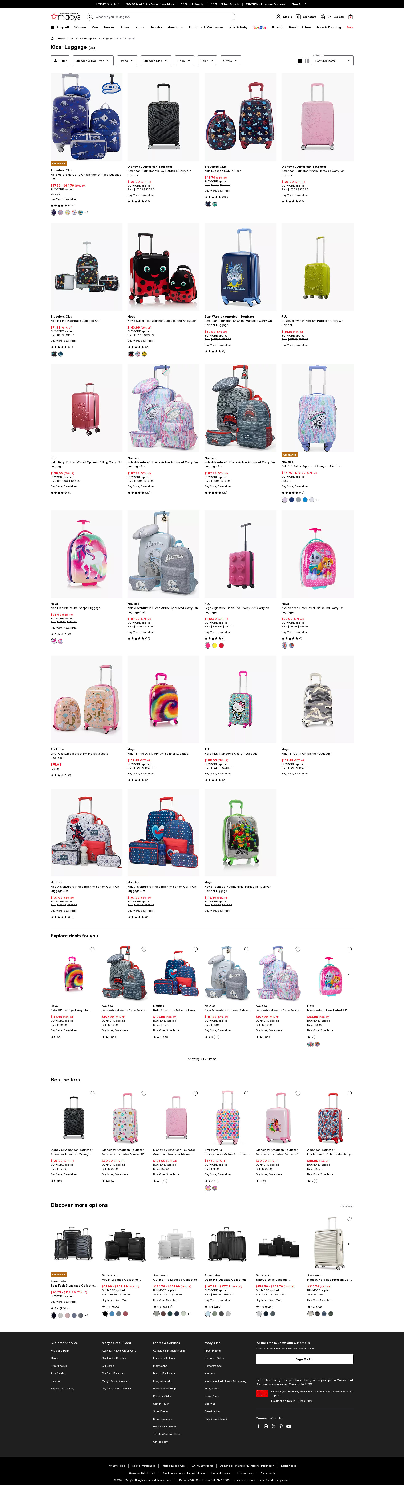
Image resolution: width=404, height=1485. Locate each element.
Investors (210, 1373)
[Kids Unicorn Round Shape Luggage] (86, 554)
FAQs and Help (59, 1350)
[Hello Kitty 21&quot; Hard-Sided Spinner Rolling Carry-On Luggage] (86, 408)
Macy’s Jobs (212, 1388)
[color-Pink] (60, 641)
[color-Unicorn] (60, 354)
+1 (317, 499)
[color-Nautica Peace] (291, 499)
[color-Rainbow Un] (60, 212)
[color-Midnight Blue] (176, 1313)
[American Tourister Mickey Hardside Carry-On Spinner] (163, 117)
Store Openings (162, 1419)
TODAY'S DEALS (108, 4)
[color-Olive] (330, 1313)
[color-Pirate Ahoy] (311, 499)
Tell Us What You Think (166, 1434)
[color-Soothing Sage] (183, 1313)
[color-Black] (53, 1315)
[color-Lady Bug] (130, 354)
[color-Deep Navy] (265, 1313)
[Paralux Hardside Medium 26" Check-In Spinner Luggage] (330, 1243)
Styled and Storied (216, 1419)
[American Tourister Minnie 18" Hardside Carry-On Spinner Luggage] (125, 1117)
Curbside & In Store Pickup (169, 1350)
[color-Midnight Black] (105, 1313)
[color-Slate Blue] (272, 1313)
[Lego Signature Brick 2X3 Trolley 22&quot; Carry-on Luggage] (240, 554)
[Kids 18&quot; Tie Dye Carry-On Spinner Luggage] (163, 699)
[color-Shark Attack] (298, 499)
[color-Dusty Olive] (80, 1315)
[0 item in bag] (351, 17)
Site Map (210, 1403)
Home (61, 38)
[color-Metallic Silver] (259, 1313)
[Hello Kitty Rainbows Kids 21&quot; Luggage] (240, 699)
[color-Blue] (291, 645)
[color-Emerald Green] (170, 1313)
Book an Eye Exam (164, 1426)
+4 (86, 212)
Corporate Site (213, 1365)
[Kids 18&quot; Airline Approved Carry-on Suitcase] (318, 408)
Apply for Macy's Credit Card (119, 1350)
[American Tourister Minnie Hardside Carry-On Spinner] (318, 117)
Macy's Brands (162, 1381)
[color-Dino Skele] (53, 212)
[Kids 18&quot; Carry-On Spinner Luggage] (318, 699)
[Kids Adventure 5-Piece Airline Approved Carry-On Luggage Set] (163, 408)
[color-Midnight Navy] (74, 1315)
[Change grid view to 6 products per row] (307, 61)
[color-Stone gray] (310, 1313)
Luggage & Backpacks (83, 38)
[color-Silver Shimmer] (228, 1313)
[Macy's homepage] (53, 39)
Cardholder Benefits (114, 1358)
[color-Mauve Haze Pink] (125, 1313)
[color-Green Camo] (214, 204)
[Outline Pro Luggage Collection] (176, 1243)
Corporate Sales (214, 1358)
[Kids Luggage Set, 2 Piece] (240, 117)
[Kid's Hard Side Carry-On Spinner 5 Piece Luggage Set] (86, 117)
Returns (55, 1381)
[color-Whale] (207, 204)
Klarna (54, 1358)
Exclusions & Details (283, 1400)
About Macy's (213, 1350)
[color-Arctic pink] (67, 1315)
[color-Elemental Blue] (118, 1313)
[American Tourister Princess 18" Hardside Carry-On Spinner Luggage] (279, 1117)
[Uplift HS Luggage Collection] (228, 1243)
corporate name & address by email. (267, 1480)
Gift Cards (108, 1365)
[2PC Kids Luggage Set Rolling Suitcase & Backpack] (86, 699)
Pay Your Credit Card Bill (117, 1388)
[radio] (53, 212)
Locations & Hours (164, 1358)
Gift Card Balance (112, 1373)
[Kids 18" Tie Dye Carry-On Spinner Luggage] (73, 973)
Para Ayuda (57, 1373)
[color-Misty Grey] (156, 1313)
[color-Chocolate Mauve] (163, 1313)
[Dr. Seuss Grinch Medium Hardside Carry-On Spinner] (318, 267)
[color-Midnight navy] (324, 1313)
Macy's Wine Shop (164, 1388)
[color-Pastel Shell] (284, 499)
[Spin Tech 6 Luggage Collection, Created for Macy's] (73, 1243)
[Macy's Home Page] (65, 17)
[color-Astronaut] (53, 354)
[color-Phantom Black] (221, 1313)
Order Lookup (58, 1365)
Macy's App (160, 1365)
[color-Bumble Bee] (144, 354)
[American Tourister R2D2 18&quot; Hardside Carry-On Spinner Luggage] (240, 267)
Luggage (107, 38)
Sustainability (212, 1411)
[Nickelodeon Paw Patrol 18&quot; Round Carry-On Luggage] (318, 554)
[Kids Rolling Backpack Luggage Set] (86, 267)
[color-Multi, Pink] (53, 641)
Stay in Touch (161, 1403)
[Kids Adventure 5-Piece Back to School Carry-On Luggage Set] (86, 832)
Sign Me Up (304, 1359)
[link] (86, 192)
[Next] (117, 116)
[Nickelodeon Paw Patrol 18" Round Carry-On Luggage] (330, 973)
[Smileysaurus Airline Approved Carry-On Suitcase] (228, 1117)
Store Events (160, 1411)
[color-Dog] (80, 212)
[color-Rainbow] (67, 212)
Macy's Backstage (164, 1373)
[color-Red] (221, 645)
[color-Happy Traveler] (214, 1188)
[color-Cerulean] (111, 1313)
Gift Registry (160, 1441)
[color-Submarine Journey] (305, 499)
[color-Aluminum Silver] (60, 1315)
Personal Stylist (162, 1396)
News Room (212, 1396)
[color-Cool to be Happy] (207, 1188)
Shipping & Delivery (62, 1388)
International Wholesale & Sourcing (225, 1381)
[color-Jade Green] (214, 1313)
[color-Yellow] (214, 645)
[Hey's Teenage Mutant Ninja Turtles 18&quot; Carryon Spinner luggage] (240, 832)
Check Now (305, 1400)
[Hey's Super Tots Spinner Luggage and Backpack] (163, 267)
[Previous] (55, 116)
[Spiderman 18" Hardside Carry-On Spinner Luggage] (330, 1117)
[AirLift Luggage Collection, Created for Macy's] (125, 1243)
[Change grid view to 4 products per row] (300, 61)
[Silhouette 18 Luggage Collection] (279, 1243)
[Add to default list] (92, 949)
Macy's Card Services (115, 1381)
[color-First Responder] (74, 212)
